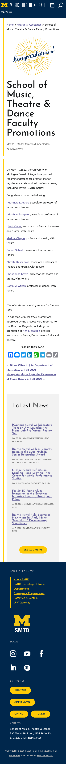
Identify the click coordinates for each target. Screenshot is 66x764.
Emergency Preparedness (29, 593)
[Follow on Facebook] (44, 653)
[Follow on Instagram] (16, 653)
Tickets (40, 714)
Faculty (11, 148)
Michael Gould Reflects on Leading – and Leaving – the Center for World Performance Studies (32, 474)
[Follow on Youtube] (30, 653)
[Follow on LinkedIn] (16, 667)
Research (17, 441)
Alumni (27, 504)
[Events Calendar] (51, 6)
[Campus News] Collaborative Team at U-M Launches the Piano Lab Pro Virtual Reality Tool (32, 429)
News (19, 148)
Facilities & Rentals (25, 598)
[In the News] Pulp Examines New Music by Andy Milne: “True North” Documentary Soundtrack (31, 519)
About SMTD (21, 579)
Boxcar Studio (45, 755)
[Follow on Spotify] (30, 667)
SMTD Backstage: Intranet (29, 584)
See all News (33, 550)
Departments (21, 588)
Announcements (33, 459)
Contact (20, 690)
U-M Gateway (22, 602)
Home (10, 24)
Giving (19, 714)
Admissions (22, 702)
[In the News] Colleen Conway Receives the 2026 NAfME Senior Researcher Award (32, 452)
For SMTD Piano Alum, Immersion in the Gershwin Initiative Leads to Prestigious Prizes (32, 495)
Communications (34, 438)
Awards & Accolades (29, 24)
